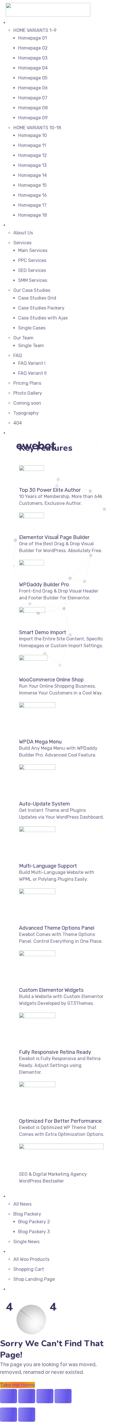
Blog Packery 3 (34, 1231)
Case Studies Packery (41, 308)
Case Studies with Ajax (43, 318)
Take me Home (17, 1385)
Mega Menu (21, 433)
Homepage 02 (33, 48)
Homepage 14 (32, 175)
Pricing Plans (27, 383)
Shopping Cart (28, 1269)
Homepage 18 (32, 215)
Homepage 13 (32, 165)
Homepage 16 (32, 195)
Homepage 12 (32, 155)
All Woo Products (31, 1259)
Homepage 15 (32, 185)
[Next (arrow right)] (26, 1414)
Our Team (23, 338)
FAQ (17, 355)
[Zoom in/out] (8, 1396)
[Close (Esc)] (63, 1396)
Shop (14, 1251)
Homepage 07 (32, 98)
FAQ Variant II (32, 373)
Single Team (31, 345)
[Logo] (48, 6)
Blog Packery (27, 1214)
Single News (26, 1241)
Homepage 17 (32, 205)
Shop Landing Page (34, 1279)
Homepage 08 (33, 107)
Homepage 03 (32, 58)
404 (17, 423)
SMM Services (32, 280)
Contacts (18, 1289)
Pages (15, 225)
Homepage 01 (32, 38)
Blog (13, 1196)
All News (22, 1204)
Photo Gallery (27, 393)
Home (15, 22)
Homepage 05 (32, 78)
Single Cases (31, 328)
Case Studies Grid (37, 298)
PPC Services (32, 260)
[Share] (44, 1396)
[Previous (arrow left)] (8, 1414)
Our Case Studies (31, 290)
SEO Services (32, 270)
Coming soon (27, 403)
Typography (26, 413)
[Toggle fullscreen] (26, 1396)
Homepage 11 (32, 145)
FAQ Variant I (31, 363)
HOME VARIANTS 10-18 (37, 127)
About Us (23, 232)
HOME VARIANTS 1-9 (35, 30)
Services (22, 242)
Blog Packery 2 (34, 1221)
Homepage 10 (32, 135)
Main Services (32, 250)
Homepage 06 (33, 88)
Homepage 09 (33, 117)
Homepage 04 (33, 68)
